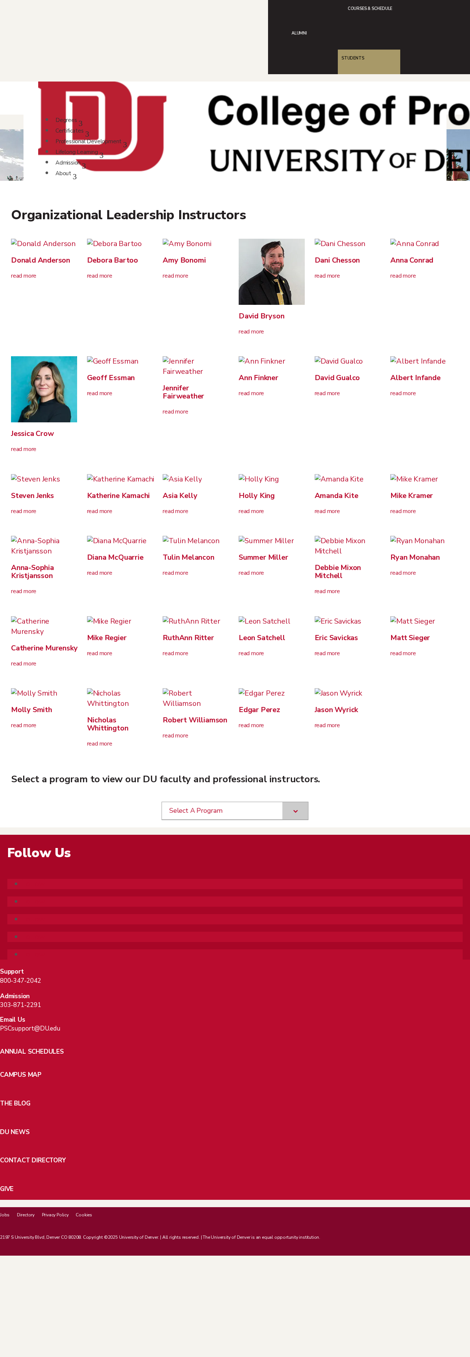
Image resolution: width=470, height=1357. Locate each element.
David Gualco (337, 378)
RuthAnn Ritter (188, 638)
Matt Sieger (410, 638)
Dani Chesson (337, 260)
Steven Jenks (32, 496)
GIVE (7, 1189)
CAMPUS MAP (20, 1075)
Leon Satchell (262, 638)
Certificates (69, 130)
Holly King (257, 496)
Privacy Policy (55, 1215)
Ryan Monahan (415, 557)
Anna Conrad (411, 260)
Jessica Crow (32, 434)
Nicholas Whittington (108, 724)
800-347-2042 (20, 981)
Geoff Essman (111, 378)
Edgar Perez (259, 710)
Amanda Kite (336, 496)
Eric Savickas (336, 638)
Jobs (5, 1215)
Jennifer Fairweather (183, 392)
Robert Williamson (195, 720)
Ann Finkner (258, 378)
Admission (67, 162)
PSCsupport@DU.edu (30, 1028)
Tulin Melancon (188, 557)
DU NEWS (15, 1132)
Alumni (299, 33)
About (63, 173)
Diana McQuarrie (115, 557)
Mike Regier (107, 638)
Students (352, 58)
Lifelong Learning (76, 152)
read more (23, 276)
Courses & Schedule (370, 8)
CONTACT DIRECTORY (33, 1160)
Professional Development (88, 141)
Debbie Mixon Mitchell (338, 572)
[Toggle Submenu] (295, 810)
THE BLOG (15, 1103)
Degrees (66, 120)
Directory (26, 1215)
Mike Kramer (411, 496)
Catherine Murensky (44, 648)
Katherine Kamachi (118, 496)
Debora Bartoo (112, 260)
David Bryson (262, 316)
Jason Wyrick (336, 710)
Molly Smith (31, 710)
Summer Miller (263, 557)
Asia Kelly (180, 496)
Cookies (84, 1215)
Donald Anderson (40, 260)
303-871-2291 (20, 1005)
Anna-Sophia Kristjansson (32, 572)
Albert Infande (415, 378)
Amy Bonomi (184, 260)
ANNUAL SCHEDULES (32, 1051)
